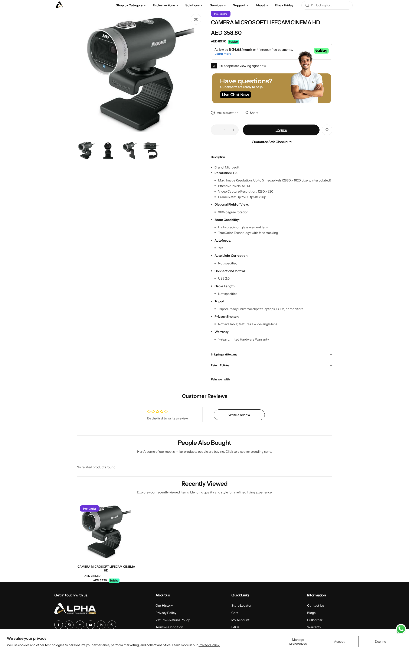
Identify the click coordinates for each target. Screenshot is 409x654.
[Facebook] (58, 625)
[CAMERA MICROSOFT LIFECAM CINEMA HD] (106, 531)
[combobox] (327, 5)
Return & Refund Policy (173, 620)
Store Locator (241, 605)
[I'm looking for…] (307, 5)
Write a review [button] (239, 415)
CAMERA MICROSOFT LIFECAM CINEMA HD (106, 568)
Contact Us (315, 605)
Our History (164, 605)
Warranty (314, 627)
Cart (234, 613)
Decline (380, 641)
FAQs (235, 627)
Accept (339, 641)
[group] (140, 75)
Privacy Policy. (209, 645)
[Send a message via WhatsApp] (401, 629)
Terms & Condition (169, 627)
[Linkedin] (101, 625)
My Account (240, 620)
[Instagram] (69, 625)
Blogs (311, 613)
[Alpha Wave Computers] (59, 5)
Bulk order (315, 620)
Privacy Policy (166, 613)
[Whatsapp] (112, 625)
